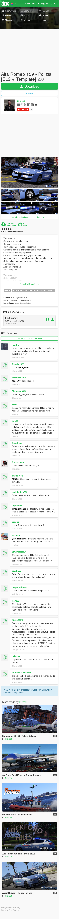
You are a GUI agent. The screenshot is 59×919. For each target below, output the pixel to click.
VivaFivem (17, 570)
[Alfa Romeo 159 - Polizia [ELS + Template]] (29, 172)
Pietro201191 (18, 619)
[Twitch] (28, 104)
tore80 (15, 404)
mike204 (16, 656)
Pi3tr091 (22, 101)
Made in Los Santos (10, 910)
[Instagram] (21, 104)
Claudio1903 (18, 364)
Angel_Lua (17, 443)
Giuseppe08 (18, 462)
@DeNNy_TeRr (19, 380)
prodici (15, 521)
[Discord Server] (36, 104)
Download (31, 86)
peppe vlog (17, 475)
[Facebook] (18, 104)
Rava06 (15, 600)
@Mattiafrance (19, 508)
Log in (17, 689)
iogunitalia (17, 505)
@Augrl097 (23, 367)
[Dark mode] (51, 3)
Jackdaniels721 (19, 492)
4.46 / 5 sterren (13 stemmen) (12, 231)
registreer (27, 689)
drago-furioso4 (19, 587)
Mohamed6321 (19, 377)
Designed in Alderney (10, 907)
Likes (25, 225)
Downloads (11, 225)
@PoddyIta (17, 538)
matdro (15, 344)
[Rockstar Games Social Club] (32, 104)
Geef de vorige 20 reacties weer (29, 338)
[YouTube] (25, 104)
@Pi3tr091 (17, 478)
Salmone (16, 535)
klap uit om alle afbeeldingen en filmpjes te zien (29, 217)
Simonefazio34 (19, 551)
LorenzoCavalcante (21, 672)
